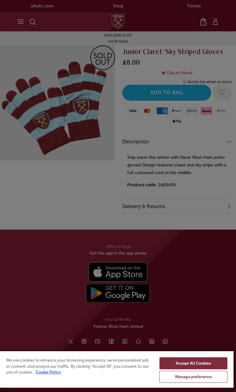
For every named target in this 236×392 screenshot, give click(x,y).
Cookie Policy (48, 372)
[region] (117, 371)
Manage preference (193, 377)
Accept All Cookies (193, 363)
